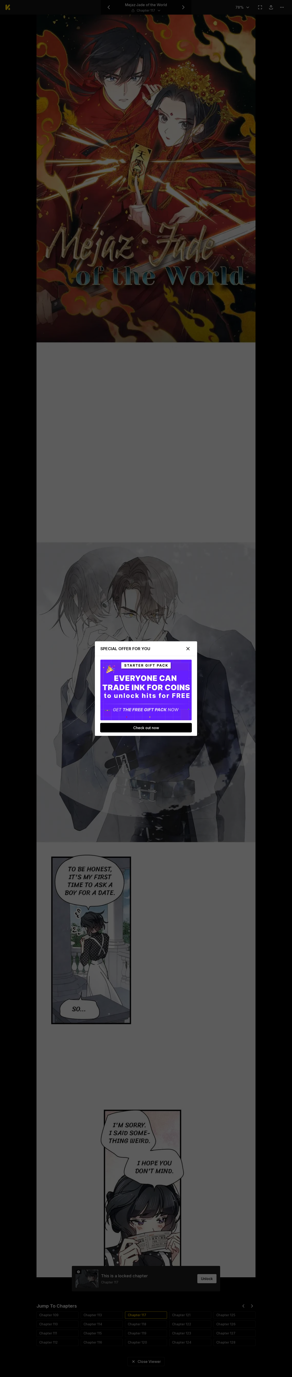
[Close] (188, 648)
